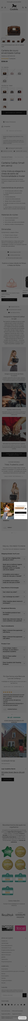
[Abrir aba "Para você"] (25, 508)
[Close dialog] (26, 502)
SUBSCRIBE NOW (20, 512)
